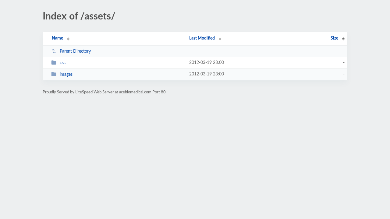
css (63, 63)
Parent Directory (75, 51)
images (66, 74)
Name (57, 38)
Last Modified (202, 38)
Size (334, 38)
